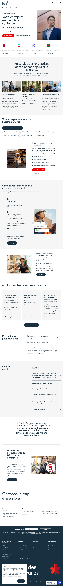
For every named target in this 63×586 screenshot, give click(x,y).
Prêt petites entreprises (23, 544)
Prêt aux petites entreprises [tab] (28, 131)
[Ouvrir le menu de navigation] (60, 3)
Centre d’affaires (37, 547)
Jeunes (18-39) (5, 551)
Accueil (3, 7)
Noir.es (3, 545)
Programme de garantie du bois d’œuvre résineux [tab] (32, 135)
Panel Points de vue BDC (23, 558)
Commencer (41, 274)
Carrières (20, 556)
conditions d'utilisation (35, 583)
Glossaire (20, 553)
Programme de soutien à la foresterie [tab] (12, 128)
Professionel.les (5, 558)
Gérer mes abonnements (23, 554)
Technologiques (5, 556)
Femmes (4, 549)
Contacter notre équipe (8, 516)
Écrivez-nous (36, 544)
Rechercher (55, 3)
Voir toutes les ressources (32, 325)
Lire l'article (47, 317)
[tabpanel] (31, 158)
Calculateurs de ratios (23, 551)
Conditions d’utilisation (34, 581)
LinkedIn (50, 544)
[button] (46, 368)
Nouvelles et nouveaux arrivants (6, 553)
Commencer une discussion (49, 513)
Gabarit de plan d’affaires (23, 545)
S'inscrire (45, 529)
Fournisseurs (5, 560)
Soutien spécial (9, 7)
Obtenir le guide (8, 317)
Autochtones (5, 547)
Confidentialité (43, 581)
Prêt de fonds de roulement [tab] (10, 135)
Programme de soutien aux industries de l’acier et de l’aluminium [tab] (40, 128)
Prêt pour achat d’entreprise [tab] (45, 131)
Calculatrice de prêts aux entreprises (23, 548)
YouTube (50, 549)
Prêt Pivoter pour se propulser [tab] (11, 131)
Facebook (50, 545)
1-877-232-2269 (26, 515)
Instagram (50, 547)
